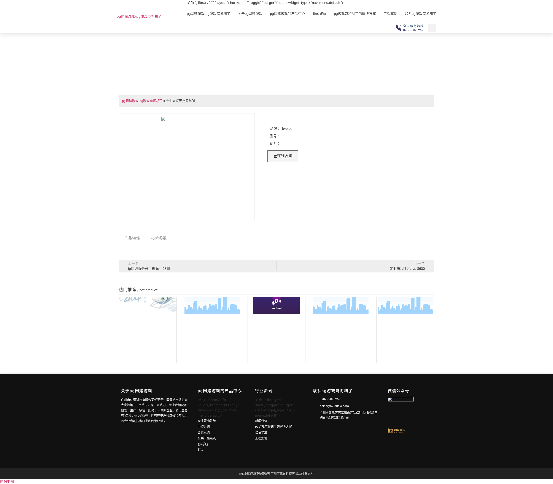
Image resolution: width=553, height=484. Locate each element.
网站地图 (7, 481)
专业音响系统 (207, 420)
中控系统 (204, 426)
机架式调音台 (147, 359)
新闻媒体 (319, 14)
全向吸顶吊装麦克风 (212, 359)
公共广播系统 (207, 438)
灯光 (201, 450)
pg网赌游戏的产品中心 (287, 14)
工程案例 (390, 14)
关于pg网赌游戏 (250, 14)
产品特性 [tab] (132, 238)
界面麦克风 (341, 359)
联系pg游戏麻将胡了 (420, 14)
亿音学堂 (261, 432)
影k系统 (203, 444)
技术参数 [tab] (159, 238)
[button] (282, 156)
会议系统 (204, 432)
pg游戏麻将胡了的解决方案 (355, 14)
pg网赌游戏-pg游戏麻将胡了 (139, 16)
